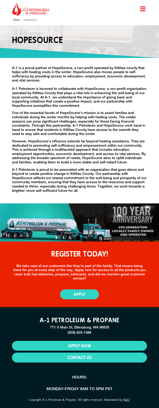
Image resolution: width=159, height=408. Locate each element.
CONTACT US (79, 357)
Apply (79, 294)
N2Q (127, 400)
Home (16, 20)
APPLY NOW (79, 345)
